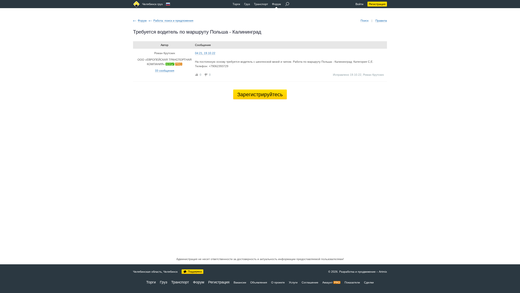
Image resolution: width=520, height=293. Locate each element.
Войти (359, 4)
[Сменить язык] (168, 4)
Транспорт (261, 4)
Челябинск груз (152, 4)
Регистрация (377, 4)
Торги (236, 4)
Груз (247, 4)
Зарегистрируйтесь (260, 94)
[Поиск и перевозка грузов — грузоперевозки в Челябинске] (136, 4)
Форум (276, 4)
